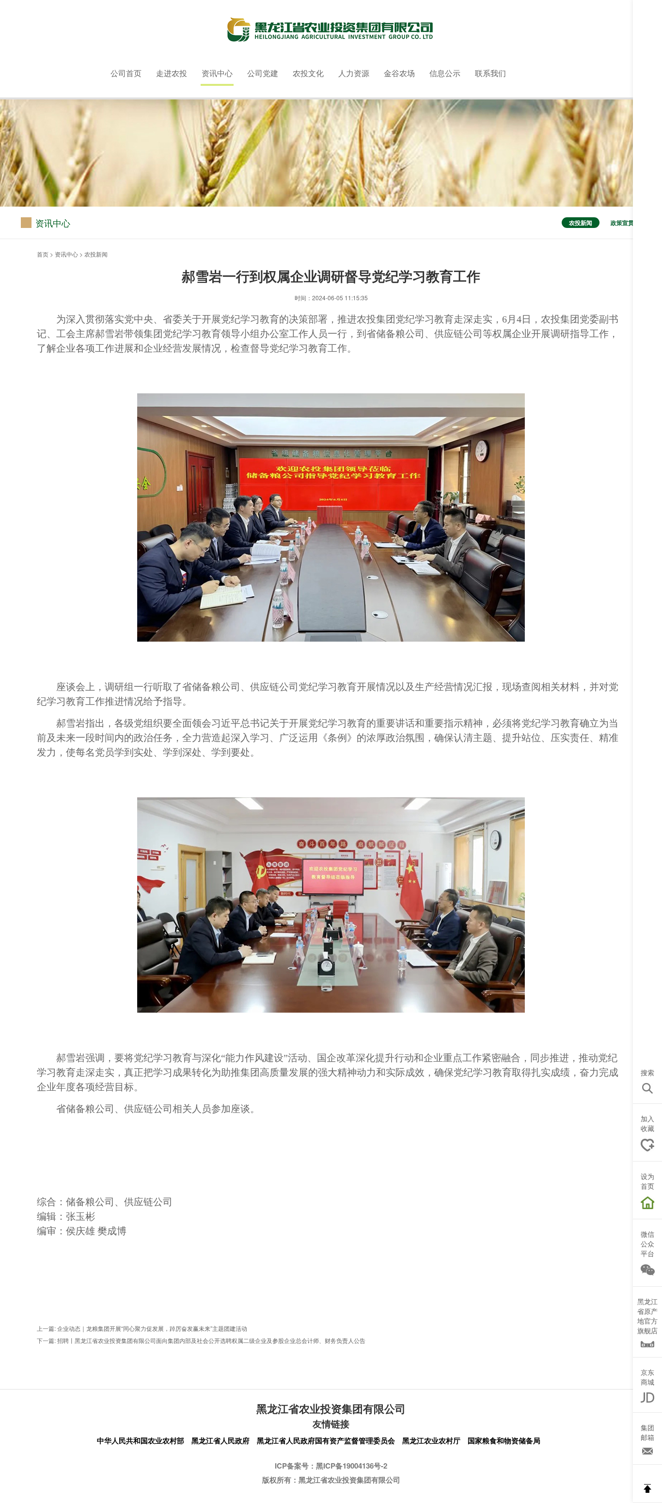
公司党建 (262, 73)
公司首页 (126, 73)
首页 (42, 254)
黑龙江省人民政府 (220, 1440)
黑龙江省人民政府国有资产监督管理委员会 (326, 1440)
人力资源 (353, 73)
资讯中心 (217, 73)
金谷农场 (399, 73)
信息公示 (444, 73)
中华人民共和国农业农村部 (140, 1440)
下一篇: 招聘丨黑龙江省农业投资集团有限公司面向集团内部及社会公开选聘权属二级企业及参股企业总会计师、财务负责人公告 (201, 1340)
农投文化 (308, 73)
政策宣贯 (622, 222)
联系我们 (490, 73)
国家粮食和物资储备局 (504, 1440)
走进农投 (171, 73)
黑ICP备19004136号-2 (351, 1465)
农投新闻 (580, 222)
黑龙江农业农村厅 (431, 1440)
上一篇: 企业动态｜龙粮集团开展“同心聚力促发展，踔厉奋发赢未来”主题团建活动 (142, 1328)
